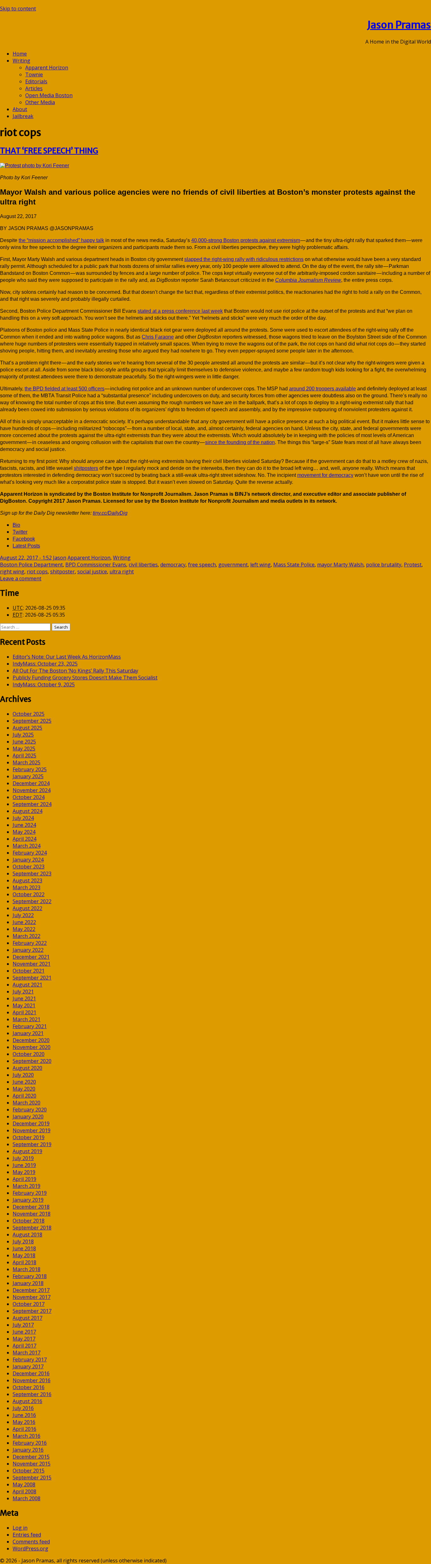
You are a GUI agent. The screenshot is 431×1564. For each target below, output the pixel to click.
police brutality (383, 564)
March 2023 (26, 887)
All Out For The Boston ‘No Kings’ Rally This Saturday (75, 670)
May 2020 (24, 1088)
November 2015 (31, 1463)
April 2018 (24, 1262)
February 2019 (30, 1192)
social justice (92, 571)
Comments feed (31, 1541)
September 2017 (32, 1310)
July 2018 (23, 1241)
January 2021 (28, 1033)
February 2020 (30, 1109)
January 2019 (28, 1199)
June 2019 (24, 1165)
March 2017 (26, 1352)
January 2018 (28, 1283)
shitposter (62, 571)
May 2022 (24, 929)
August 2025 (27, 727)
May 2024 (24, 831)
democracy (173, 564)
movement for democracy (325, 475)
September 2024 (32, 804)
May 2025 (24, 748)
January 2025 (28, 776)
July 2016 (23, 1408)
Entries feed (27, 1534)
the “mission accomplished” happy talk (61, 240)
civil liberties (143, 564)
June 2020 (24, 1081)
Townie (34, 74)
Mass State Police (294, 564)
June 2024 (24, 824)
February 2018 (30, 1276)
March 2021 (26, 1019)
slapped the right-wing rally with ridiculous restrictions (244, 259)
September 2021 (32, 977)
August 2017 (27, 1317)
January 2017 (28, 1366)
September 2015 (32, 1477)
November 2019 (31, 1130)
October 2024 (28, 797)
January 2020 (28, 1116)
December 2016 (31, 1373)
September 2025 (32, 720)
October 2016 (28, 1387)
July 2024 (23, 818)
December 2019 (31, 1123)
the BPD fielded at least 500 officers (64, 388)
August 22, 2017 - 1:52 (26, 557)
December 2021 (31, 956)
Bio (16, 525)
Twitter (20, 532)
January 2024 (28, 859)
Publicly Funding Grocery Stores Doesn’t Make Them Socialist (85, 677)
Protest (413, 564)
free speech (202, 564)
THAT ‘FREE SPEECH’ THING (49, 151)
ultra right (121, 571)
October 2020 (28, 1054)
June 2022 (24, 922)
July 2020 (23, 1074)
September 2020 (32, 1060)
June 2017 (24, 1331)
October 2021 (28, 970)
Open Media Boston (49, 95)
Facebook (24, 539)
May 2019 (24, 1172)
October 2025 (28, 713)
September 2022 (32, 901)
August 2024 (27, 811)
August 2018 (27, 1234)
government (233, 564)
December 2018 (31, 1206)
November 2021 (31, 963)
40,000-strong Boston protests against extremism (245, 240)
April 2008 (24, 1491)
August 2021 (27, 984)
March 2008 (26, 1498)
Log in (20, 1527)
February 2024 (30, 852)
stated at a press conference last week (180, 311)
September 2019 (32, 1144)
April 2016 (24, 1428)
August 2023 (27, 880)
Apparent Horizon (46, 67)
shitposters (86, 468)
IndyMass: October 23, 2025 (45, 663)
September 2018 (32, 1227)
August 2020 (27, 1067)
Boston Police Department (31, 564)
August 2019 (27, 1151)
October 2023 (28, 866)
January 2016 (28, 1449)
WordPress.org (30, 1548)
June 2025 (24, 741)
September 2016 (32, 1394)
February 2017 (30, 1359)
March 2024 (26, 845)
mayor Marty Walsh (340, 564)
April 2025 (24, 755)
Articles (34, 88)
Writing (21, 60)
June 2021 (24, 998)
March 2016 (26, 1435)
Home (20, 53)
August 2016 (27, 1401)
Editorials (36, 81)
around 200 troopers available (322, 388)
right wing (12, 571)
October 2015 (28, 1470)
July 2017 (23, 1324)
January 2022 (28, 949)
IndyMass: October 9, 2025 (44, 684)
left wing (260, 564)
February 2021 (30, 1026)
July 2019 (23, 1158)
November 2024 (31, 790)
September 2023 (32, 873)
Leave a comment (20, 578)
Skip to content (18, 8)
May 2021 (24, 1005)
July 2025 (23, 734)
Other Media (40, 102)
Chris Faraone (158, 337)
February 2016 (30, 1442)
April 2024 (24, 838)
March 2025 (26, 762)
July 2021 (23, 991)
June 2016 (24, 1415)
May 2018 (24, 1255)
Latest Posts (26, 545)
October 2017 (28, 1303)
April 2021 (24, 1012)
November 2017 (31, 1297)
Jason (59, 557)
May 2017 (24, 1338)
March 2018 (26, 1269)
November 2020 (31, 1047)
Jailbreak (23, 116)
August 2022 (27, 908)
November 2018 (31, 1213)
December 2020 (31, 1040)
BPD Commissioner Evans (95, 564)
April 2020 (24, 1095)
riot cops (37, 571)
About (20, 109)
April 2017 (24, 1345)
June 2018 (24, 1248)
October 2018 (28, 1220)
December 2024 (31, 783)
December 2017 (31, 1290)
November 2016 (31, 1380)
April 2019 (24, 1179)
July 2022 (23, 915)
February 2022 (30, 942)
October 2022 (28, 894)
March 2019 (26, 1185)
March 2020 (26, 1102)
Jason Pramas (399, 25)
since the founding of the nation (240, 442)
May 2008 (24, 1484)
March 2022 (26, 936)
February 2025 (30, 769)
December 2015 (31, 1456)
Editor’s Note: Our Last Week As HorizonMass (67, 656)
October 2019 (28, 1137)
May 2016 (24, 1422)
